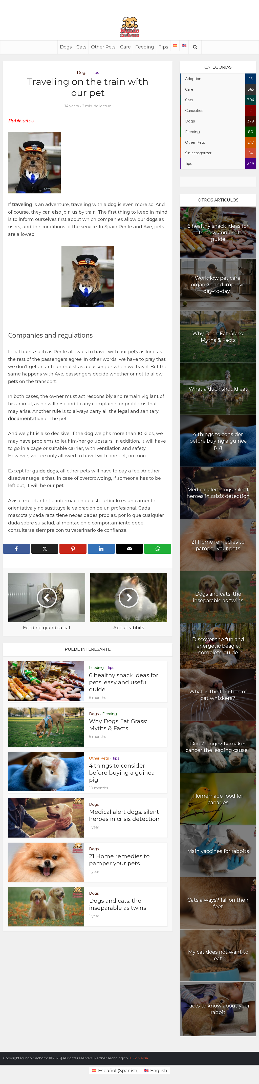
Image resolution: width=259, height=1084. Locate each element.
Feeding (144, 47)
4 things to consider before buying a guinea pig (122, 772)
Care (125, 47)
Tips (163, 47)
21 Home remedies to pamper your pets (119, 860)
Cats (81, 47)
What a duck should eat (218, 389)
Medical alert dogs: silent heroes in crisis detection (124, 815)
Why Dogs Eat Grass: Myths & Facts (118, 725)
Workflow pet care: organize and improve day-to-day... (218, 284)
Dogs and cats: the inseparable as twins (117, 904)
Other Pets (103, 47)
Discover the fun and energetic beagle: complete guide (218, 646)
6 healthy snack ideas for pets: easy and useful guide (123, 682)
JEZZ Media (138, 1058)
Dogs (66, 47)
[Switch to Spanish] (175, 45)
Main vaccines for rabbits (218, 851)
